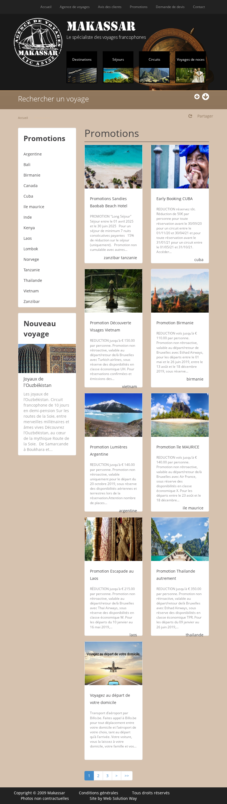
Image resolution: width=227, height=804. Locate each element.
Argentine (33, 154)
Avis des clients (110, 6)
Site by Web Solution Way (113, 798)
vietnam (129, 386)
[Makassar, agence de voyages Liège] (38, 42)
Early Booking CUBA (174, 198)
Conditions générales (98, 792)
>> (127, 775)
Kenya (29, 227)
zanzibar (112, 257)
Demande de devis (170, 6)
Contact (199, 6)
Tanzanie (32, 269)
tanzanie (129, 257)
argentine (128, 510)
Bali (27, 164)
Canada (31, 185)
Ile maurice (34, 206)
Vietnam (31, 290)
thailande (194, 634)
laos (133, 634)
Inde (28, 217)
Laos (28, 238)
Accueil (45, 6)
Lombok (31, 248)
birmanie (195, 379)
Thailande (33, 280)
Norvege (31, 259)
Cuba (28, 196)
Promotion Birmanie (175, 322)
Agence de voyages (75, 6)
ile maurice (193, 508)
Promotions (139, 6)
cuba (198, 259)
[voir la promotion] (113, 166)
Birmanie (32, 175)
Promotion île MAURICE (177, 447)
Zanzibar (32, 301)
